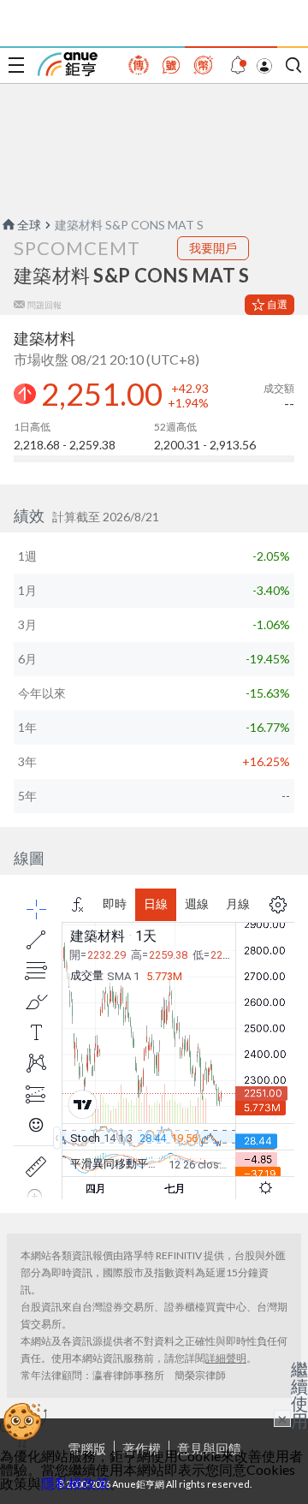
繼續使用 (299, 1394)
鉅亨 (68, 64)
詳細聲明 (225, 1358)
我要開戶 (213, 248)
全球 (29, 224)
